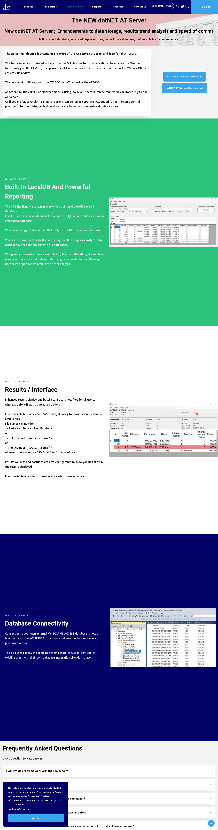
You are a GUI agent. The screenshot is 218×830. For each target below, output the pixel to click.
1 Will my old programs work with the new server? (37, 771)
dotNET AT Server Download (184, 77)
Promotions (50, 7)
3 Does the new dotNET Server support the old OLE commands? (45, 798)
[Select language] (182, 7)
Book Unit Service (162, 6)
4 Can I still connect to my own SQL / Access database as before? (47, 812)
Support (97, 7)
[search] (187, 7)
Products (28, 7)
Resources (118, 7)
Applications (74, 7)
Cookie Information (19, 810)
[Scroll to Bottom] (211, 823)
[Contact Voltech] (177, 7)
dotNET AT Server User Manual (184, 88)
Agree (36, 818)
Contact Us (140, 7)
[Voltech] (6, 7)
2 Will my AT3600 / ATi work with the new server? (36, 785)
